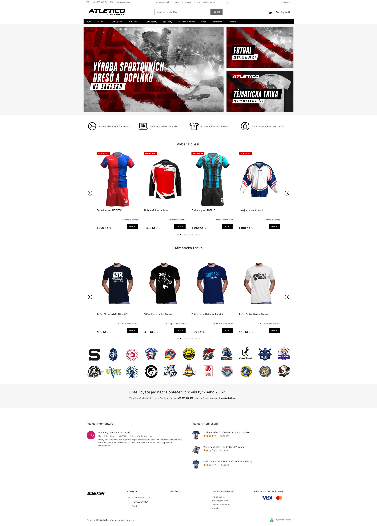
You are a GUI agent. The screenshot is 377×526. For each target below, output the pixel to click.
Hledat (216, 12)
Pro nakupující (162, 2)
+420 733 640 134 (184, 398)
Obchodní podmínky (206, 2)
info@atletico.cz (228, 398)
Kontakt (215, 508)
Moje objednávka (183, 2)
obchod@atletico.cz (141, 497)
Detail (132, 226)
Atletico (135, 506)
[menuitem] (89, 21)
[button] (178, 234)
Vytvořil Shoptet (283, 519)
